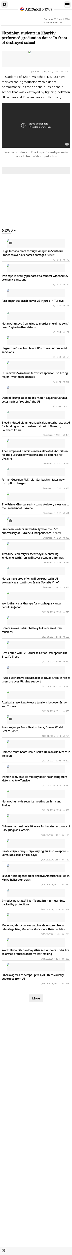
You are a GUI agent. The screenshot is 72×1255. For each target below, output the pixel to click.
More (36, 998)
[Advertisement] (36, 1251)
